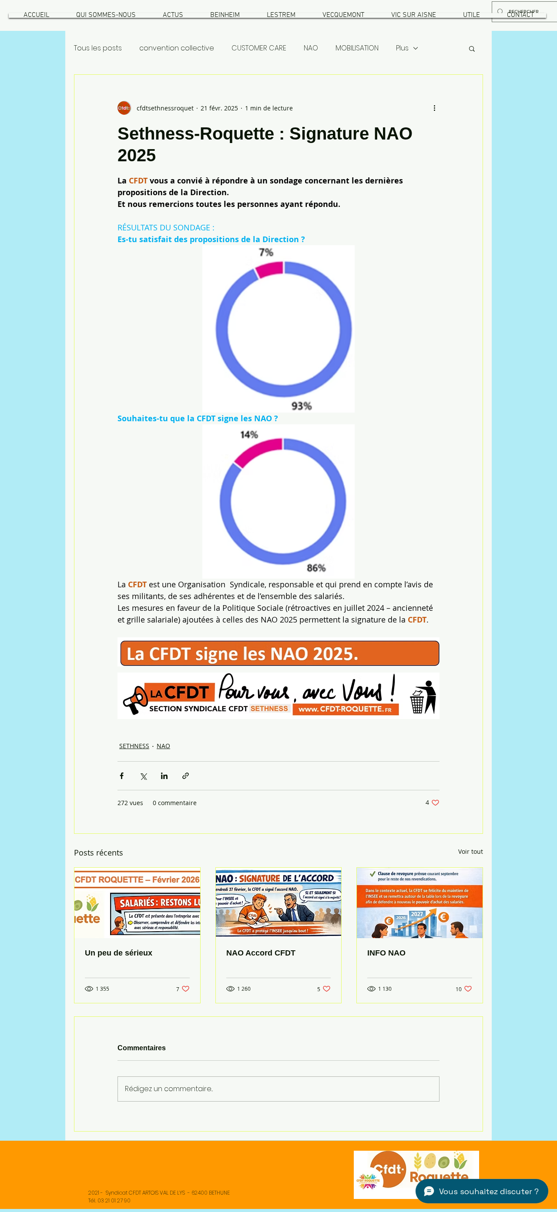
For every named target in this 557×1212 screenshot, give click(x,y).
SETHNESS (134, 746)
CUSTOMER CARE (259, 48)
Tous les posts (98, 48)
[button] (106, 15)
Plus (402, 48)
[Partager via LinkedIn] (164, 776)
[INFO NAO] (420, 903)
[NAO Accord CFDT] (279, 903)
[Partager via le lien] (185, 776)
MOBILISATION (357, 48)
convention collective (176, 48)
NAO (311, 48)
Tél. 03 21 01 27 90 (109, 1200)
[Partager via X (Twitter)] (143, 776)
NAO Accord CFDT (260, 953)
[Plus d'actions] (434, 108)
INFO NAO (386, 953)
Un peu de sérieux (118, 953)
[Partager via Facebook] (121, 776)
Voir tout (470, 851)
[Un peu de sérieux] (137, 903)
